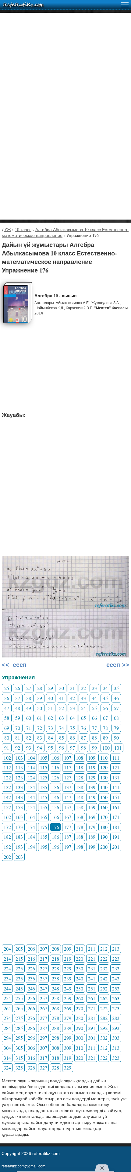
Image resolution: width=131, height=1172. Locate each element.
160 (104, 807)
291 (91, 1028)
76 (83, 728)
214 (7, 958)
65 (83, 718)
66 (94, 718)
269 (67, 1008)
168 (79, 817)
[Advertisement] (65, 78)
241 (91, 978)
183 (19, 837)
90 (116, 737)
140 (104, 787)
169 (91, 817)
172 (7, 827)
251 (91, 988)
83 (39, 737)
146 (55, 797)
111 (115, 757)
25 (6, 688)
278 (55, 1018)
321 (91, 1058)
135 (43, 787)
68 (116, 718)
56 (105, 708)
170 (104, 817)
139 (91, 787)
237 (43, 978)
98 (83, 747)
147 (67, 797)
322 (104, 1058)
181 (115, 827)
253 (115, 988)
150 (104, 797)
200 (104, 847)
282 (104, 1018)
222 (104, 958)
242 (104, 978)
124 (31, 777)
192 (7, 847)
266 (31, 1008)
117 (67, 767)
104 (31, 757)
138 (79, 787)
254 (7, 998)
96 (61, 747)
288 (55, 1028)
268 (55, 1008)
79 (116, 728)
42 (72, 698)
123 (19, 777)
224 (7, 968)
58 (6, 718)
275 (19, 1018)
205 (19, 948)
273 (115, 1008)
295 (19, 1038)
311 (91, 1048)
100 (106, 747)
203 (19, 857)
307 (43, 1048)
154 (31, 807)
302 (104, 1038)
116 (55, 767)
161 (115, 807)
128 (79, 777)
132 (7, 787)
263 (115, 998)
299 (67, 1038)
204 (7, 948)
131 (115, 777)
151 (115, 797)
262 (104, 998)
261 (91, 998)
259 (67, 998)
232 (104, 968)
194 (31, 847)
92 (17, 747)
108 (79, 757)
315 (19, 1058)
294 (7, 1038)
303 (115, 1038)
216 (31, 958)
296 (31, 1038)
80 (6, 737)
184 (31, 837)
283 (115, 1018)
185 (43, 837)
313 (115, 1048)
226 (31, 968)
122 (7, 777)
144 (31, 797)
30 (61, 688)
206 (31, 948)
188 (79, 837)
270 (79, 1008)
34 (105, 688)
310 (79, 1048)
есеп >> (116, 664)
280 (79, 1018)
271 (91, 1008)
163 (19, 817)
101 (118, 747)
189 (91, 837)
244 (7, 988)
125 (43, 777)
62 (50, 718)
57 (116, 708)
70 (17, 728)
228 (55, 968)
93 (28, 747)
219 (67, 958)
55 (94, 708)
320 (79, 1058)
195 (43, 847)
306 (31, 1048)
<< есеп (14, 664)
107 (67, 757)
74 (61, 728)
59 (17, 718)
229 (67, 968)
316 (31, 1058)
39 (39, 698)
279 (67, 1018)
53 (72, 708)
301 (91, 1038)
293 (115, 1028)
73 (50, 728)
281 (91, 1018)
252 (104, 988)
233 (115, 968)
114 (31, 767)
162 (7, 817)
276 (31, 1018)
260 (79, 998)
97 (72, 747)
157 (67, 807)
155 (43, 807)
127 (67, 777)
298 (55, 1038)
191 (115, 837)
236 (31, 978)
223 (115, 958)
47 (6, 708)
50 (39, 708)
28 (39, 688)
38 (28, 698)
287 (43, 1028)
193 (19, 847)
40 (50, 698)
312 (104, 1048)
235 (19, 978)
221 (91, 958)
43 (83, 698)
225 (19, 968)
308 (55, 1048)
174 (31, 827)
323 (115, 1058)
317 (43, 1058)
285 (19, 1028)
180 (104, 827)
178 (79, 827)
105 (43, 757)
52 (61, 708)
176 (55, 827)
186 (55, 837)
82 (28, 737)
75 (72, 728)
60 (28, 718)
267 (43, 1008)
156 (55, 807)
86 (72, 737)
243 (115, 978)
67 (105, 718)
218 (55, 958)
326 (31, 1067)
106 (55, 757)
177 (67, 827)
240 (79, 978)
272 (104, 1008)
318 (55, 1058)
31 (72, 688)
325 (19, 1067)
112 (7, 767)
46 (116, 698)
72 (39, 728)
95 (50, 747)
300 (79, 1038)
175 (43, 827)
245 (19, 988)
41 (61, 698)
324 (7, 1067)
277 (43, 1018)
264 (7, 1008)
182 (7, 837)
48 (17, 708)
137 (67, 787)
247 (43, 988)
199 (91, 847)
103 (19, 757)
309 (67, 1048)
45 (105, 698)
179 (91, 827)
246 (31, 988)
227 (43, 968)
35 (116, 688)
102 (7, 757)
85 (61, 737)
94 (39, 747)
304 (7, 1048)
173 (19, 827)
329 (67, 1067)
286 (31, 1028)
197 (67, 847)
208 (55, 948)
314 (7, 1058)
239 (67, 978)
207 (43, 948)
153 (19, 807)
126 (55, 777)
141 (115, 787)
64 (72, 718)
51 (50, 708)
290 (79, 1028)
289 (67, 1028)
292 (104, 1028)
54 (83, 708)
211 (91, 948)
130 (104, 777)
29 (50, 688)
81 (17, 737)
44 (94, 698)
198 (79, 847)
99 (94, 747)
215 (19, 958)
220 (79, 958)
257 (43, 998)
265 (19, 1008)
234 (7, 978)
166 (55, 817)
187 (67, 837)
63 (61, 718)
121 (115, 767)
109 (91, 757)
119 (91, 767)
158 (79, 807)
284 (7, 1028)
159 (91, 807)
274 (7, 1018)
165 (43, 817)
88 (94, 737)
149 (91, 797)
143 (19, 797)
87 (83, 737)
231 (91, 968)
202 (7, 857)
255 (19, 998)
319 (67, 1058)
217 (43, 958)
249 (67, 988)
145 (43, 797)
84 (50, 737)
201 (115, 847)
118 (79, 767)
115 (43, 767)
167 (67, 817)
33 (94, 688)
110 (104, 757)
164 (31, 817)
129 (91, 777)
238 (55, 978)
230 (79, 968)
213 (115, 948)
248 (55, 988)
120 (104, 767)
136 (55, 787)
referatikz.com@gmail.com (23, 1166)
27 (28, 688)
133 (19, 787)
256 (31, 998)
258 (55, 998)
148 (79, 797)
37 (17, 698)
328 (55, 1067)
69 (6, 728)
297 (43, 1038)
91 (6, 747)
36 (6, 698)
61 (39, 718)
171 (115, 817)
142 (7, 797)
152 (7, 807)
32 (83, 688)
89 (105, 737)
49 (28, 708)
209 (67, 948)
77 (94, 728)
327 (43, 1067)
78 (105, 728)
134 (31, 787)
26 (17, 688)
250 (79, 988)
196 (55, 847)
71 (28, 728)
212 (104, 948)
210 (79, 948)
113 (19, 767)
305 (19, 1048)
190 (104, 837)
